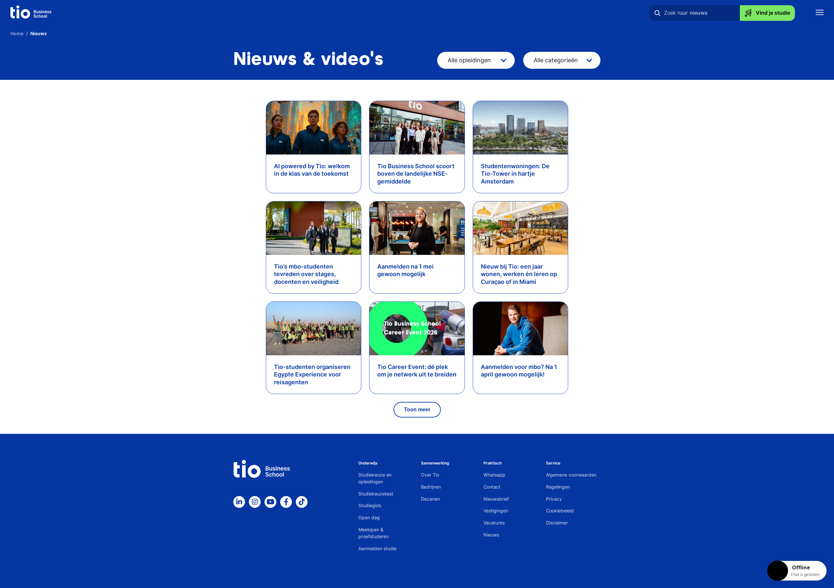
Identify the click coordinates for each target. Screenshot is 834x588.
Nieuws (491, 534)
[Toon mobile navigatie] (820, 13)
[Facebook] (286, 502)
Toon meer (417, 409)
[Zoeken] (657, 13)
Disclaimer (557, 522)
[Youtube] (270, 502)
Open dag (369, 517)
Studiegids (369, 505)
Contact (491, 487)
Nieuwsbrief (496, 499)
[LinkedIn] (239, 502)
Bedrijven (431, 487)
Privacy (554, 499)
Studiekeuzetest (375, 493)
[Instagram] (255, 502)
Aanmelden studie (377, 548)
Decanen (430, 499)
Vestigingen (495, 510)
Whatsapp (494, 475)
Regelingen (558, 487)
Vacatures (494, 522)
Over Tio (430, 475)
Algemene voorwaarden (571, 475)
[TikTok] (302, 502)
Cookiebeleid (560, 510)
